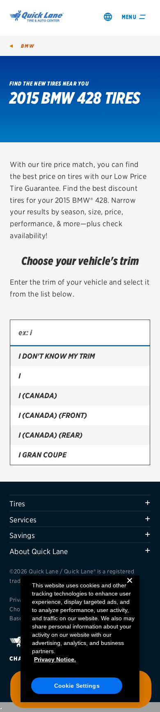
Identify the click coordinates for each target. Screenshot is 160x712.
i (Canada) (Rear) (50, 435)
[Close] (130, 587)
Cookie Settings (77, 685)
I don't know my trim (56, 356)
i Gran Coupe (42, 454)
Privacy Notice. (55, 659)
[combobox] (80, 333)
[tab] (80, 503)
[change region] (108, 16)
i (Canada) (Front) (52, 415)
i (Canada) (37, 395)
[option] (80, 356)
